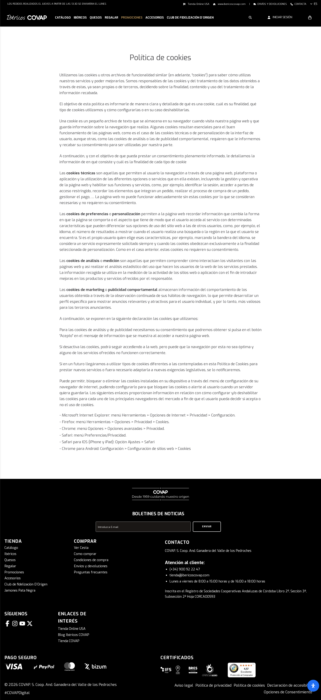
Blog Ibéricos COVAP (73, 635)
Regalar (10, 566)
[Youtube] (23, 623)
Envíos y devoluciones (272, 4)
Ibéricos (10, 554)
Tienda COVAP (68, 641)
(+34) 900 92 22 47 (184, 569)
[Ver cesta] (310, 17)
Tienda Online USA (198, 4)
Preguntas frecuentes (90, 572)
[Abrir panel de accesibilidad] (313, 686)
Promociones (14, 572)
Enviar (207, 526)
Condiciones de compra (91, 560)
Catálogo (11, 548)
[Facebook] (8, 623)
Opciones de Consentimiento (288, 692)
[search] (250, 17)
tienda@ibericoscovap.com (189, 575)
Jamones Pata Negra (19, 590)
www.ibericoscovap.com (231, 4)
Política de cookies (249, 685)
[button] (80, 18)
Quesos (10, 560)
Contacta (300, 4)
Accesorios (12, 578)
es (315, 4)
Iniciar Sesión (281, 17)
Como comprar (85, 554)
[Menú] (253, 665)
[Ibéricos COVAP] (27, 17)
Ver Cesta (81, 548)
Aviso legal (183, 685)
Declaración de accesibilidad (291, 685)
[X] (30, 623)
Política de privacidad (213, 685)
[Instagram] (15, 623)
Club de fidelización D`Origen (25, 584)
